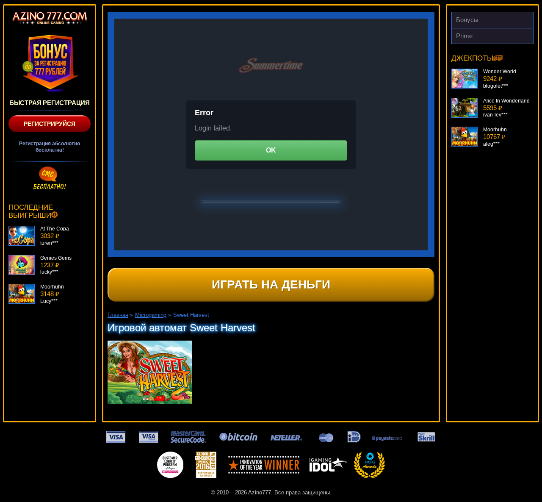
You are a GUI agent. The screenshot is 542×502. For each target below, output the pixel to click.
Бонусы (467, 19)
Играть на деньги (271, 284)
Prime (464, 35)
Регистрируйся (49, 123)
